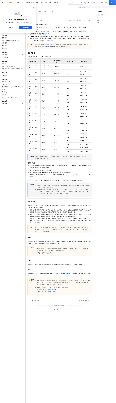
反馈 (62, 308)
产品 (22, 3)
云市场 (41, 3)
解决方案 (27, 3)
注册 (106, 2)
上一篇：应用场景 (34, 301)
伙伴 (46, 3)
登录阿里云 (26, 27)
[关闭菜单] (2, 2)
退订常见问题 (52, 292)
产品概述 (39, 11)
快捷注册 (11, 27)
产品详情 (79, 20)
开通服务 (81, 180)
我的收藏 (88, 20)
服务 (50, 3)
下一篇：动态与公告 (84, 301)
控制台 (102, 2)
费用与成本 (67, 273)
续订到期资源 (47, 253)
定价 (36, 3)
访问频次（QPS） (51, 40)
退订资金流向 (52, 289)
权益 (32, 3)
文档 (94, 2)
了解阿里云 (56, 3)
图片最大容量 (47, 34)
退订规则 (60, 285)
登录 (112, 2)
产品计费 (45, 11)
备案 (98, 2)
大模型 (17, 3)
